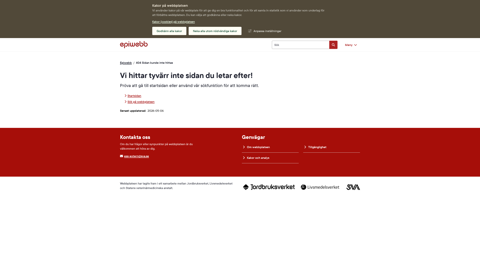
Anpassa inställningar (267, 31)
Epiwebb (126, 62)
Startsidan (134, 96)
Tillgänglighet (317, 147)
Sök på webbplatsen (141, 102)
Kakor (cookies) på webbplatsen (173, 21)
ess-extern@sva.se (136, 156)
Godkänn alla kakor (169, 31)
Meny (348, 45)
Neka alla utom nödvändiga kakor (215, 31)
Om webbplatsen (258, 147)
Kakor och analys (257, 158)
